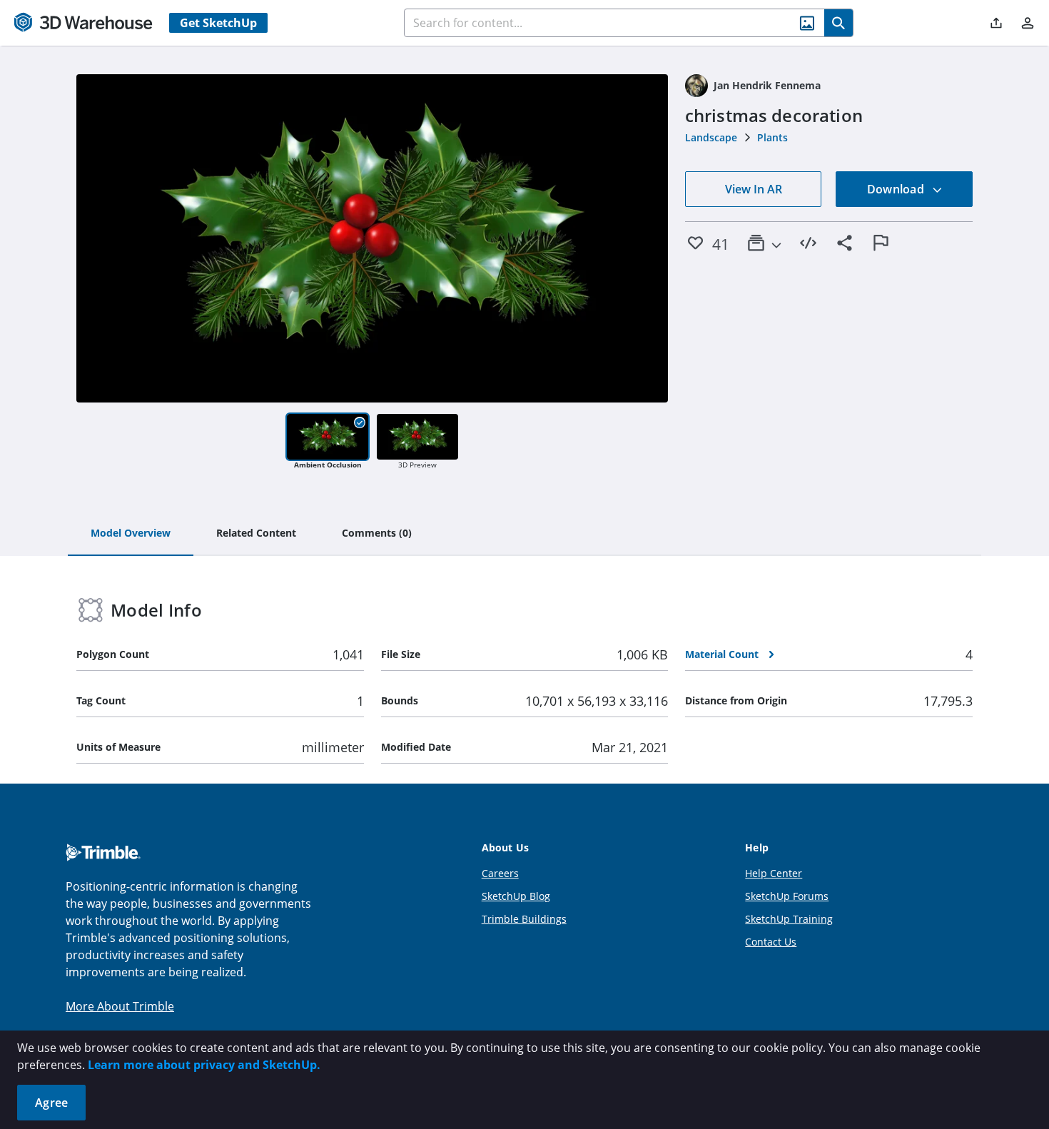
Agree (51, 1102)
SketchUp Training (789, 919)
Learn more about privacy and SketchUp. (204, 1065)
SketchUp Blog (516, 896)
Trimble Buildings (524, 919)
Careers (500, 873)
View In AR (753, 189)
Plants (772, 137)
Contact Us (770, 941)
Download (897, 189)
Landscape (711, 137)
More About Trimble (120, 1006)
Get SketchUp (218, 23)
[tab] (130, 534)
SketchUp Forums (786, 896)
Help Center (773, 873)
